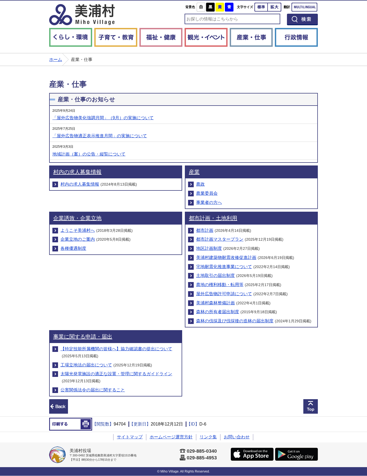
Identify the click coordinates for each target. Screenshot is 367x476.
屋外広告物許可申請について (224, 293)
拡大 (274, 7)
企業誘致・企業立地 (77, 218)
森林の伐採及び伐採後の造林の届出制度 (235, 321)
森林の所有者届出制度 (217, 311)
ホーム (55, 59)
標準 (261, 7)
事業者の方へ (209, 202)
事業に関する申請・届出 (82, 337)
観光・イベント (206, 37)
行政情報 (296, 37)
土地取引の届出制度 (215, 275)
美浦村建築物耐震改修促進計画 (226, 257)
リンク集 (208, 437)
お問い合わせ (237, 437)
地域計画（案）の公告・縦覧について (88, 154)
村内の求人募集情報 (77, 172)
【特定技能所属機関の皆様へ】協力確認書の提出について (116, 349)
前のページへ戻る (58, 406)
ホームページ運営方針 (171, 437)
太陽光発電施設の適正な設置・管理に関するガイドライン (116, 374)
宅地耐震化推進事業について (224, 266)
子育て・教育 (115, 37)
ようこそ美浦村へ (77, 230)
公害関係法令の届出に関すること (92, 390)
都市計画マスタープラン (219, 239)
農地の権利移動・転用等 (219, 284)
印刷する (70, 424)
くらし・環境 (70, 37)
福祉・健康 (160, 37)
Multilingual (304, 7)
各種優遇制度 (73, 248)
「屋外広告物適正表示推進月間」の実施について (99, 136)
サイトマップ (130, 437)
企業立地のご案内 (77, 239)
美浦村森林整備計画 (215, 303)
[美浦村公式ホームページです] (82, 14)
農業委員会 (207, 193)
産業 (194, 172)
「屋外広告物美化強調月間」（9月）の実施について (103, 118)
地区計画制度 (209, 248)
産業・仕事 (251, 37)
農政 (200, 184)
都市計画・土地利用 (213, 218)
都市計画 (204, 230)
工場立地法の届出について (86, 365)
